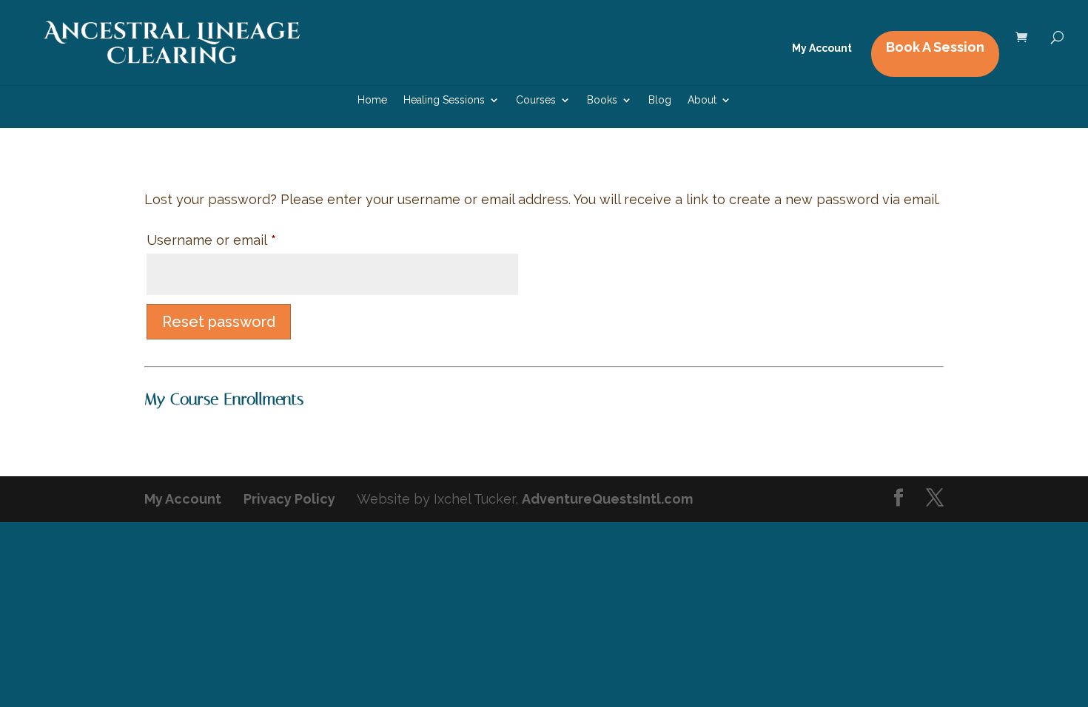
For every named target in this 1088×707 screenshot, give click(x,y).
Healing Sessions (444, 100)
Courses (536, 100)
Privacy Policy (289, 499)
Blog (659, 100)
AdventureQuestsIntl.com (607, 499)
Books (602, 100)
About (702, 100)
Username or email (239, 239)
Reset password (218, 322)
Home (372, 100)
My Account (822, 48)
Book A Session (935, 47)
